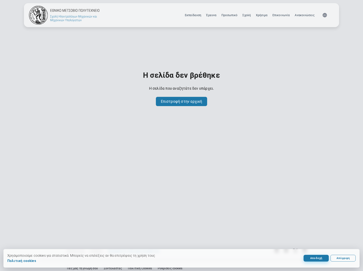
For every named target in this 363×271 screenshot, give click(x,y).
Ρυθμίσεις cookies (170, 268)
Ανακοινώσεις (305, 15)
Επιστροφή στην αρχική (181, 101)
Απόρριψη (343, 258)
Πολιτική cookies (21, 261)
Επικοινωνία (281, 15)
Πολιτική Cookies (140, 268)
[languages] (325, 15)
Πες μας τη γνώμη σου (82, 268)
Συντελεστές (113, 268)
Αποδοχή (316, 258)
